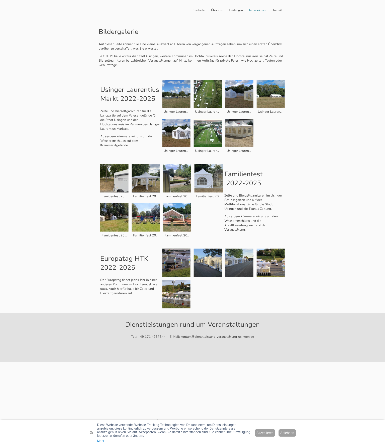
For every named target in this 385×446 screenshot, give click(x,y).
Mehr (100, 441)
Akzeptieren (265, 433)
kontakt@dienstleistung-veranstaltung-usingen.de (217, 336)
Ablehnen (287, 433)
